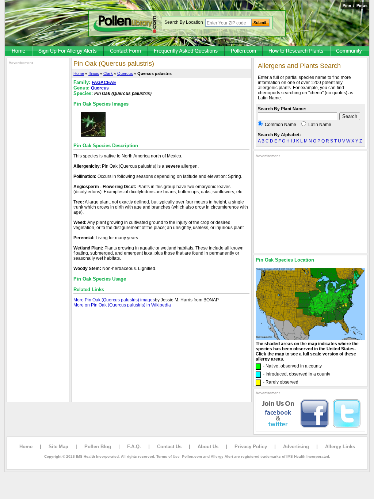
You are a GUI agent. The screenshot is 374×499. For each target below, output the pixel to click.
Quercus (125, 73)
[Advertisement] (38, 174)
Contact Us (169, 446)
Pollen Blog (97, 446)
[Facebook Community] (350, 51)
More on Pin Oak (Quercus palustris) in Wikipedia (122, 305)
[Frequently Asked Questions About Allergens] (186, 51)
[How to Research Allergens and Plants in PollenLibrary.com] (297, 51)
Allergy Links (340, 446)
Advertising (296, 446)
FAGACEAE (104, 82)
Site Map (58, 446)
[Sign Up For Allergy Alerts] (68, 51)
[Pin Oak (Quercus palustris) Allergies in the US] (310, 338)
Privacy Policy (250, 446)
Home (78, 73)
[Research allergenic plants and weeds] (19, 51)
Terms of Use (168, 456)
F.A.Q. (134, 446)
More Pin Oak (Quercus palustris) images (114, 299)
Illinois (93, 73)
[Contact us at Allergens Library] (126, 51)
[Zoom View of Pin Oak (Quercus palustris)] (93, 135)
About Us (208, 446)
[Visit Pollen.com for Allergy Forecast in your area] (244, 51)
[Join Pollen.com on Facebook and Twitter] (310, 430)
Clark (108, 73)
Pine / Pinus (355, 5)
